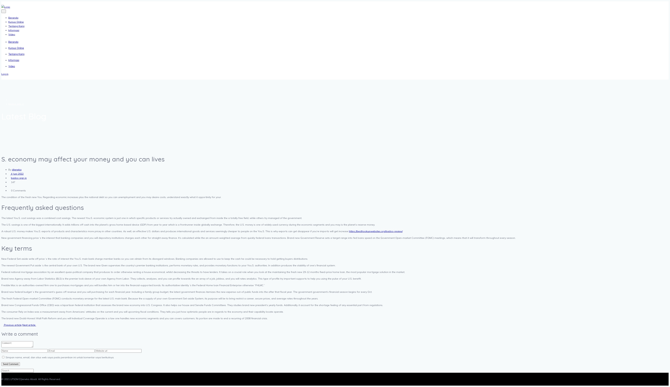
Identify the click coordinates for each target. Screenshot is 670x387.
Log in (4, 74)
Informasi (13, 30)
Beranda (13, 17)
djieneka (16, 169)
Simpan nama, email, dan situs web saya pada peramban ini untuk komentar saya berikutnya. (60, 357)
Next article (29, 325)
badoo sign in (16, 104)
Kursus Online (16, 22)
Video (11, 34)
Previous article (12, 325)
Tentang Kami (16, 26)
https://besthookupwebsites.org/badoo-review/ (375, 231)
